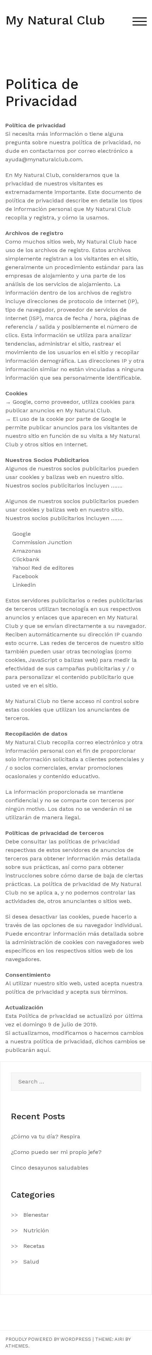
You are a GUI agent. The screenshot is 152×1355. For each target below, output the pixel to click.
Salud (31, 1261)
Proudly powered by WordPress (48, 1339)
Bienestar (36, 1214)
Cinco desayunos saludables (49, 1167)
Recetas (34, 1246)
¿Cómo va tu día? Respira (45, 1136)
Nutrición (36, 1230)
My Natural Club (55, 20)
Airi (119, 1339)
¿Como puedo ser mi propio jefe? (56, 1152)
